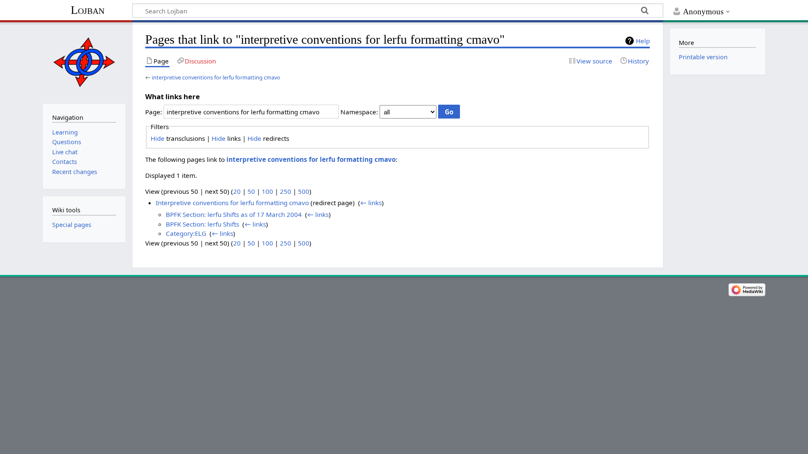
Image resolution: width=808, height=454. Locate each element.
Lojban (87, 9)
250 (285, 191)
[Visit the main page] (84, 62)
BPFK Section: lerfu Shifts (202, 224)
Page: (153, 112)
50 (251, 191)
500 (303, 191)
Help (643, 41)
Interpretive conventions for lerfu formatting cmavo (232, 202)
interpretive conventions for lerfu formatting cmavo (216, 77)
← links (371, 202)
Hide (158, 138)
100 (267, 191)
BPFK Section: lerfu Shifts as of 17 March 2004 (234, 214)
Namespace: (359, 112)
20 (237, 191)
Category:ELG (186, 233)
